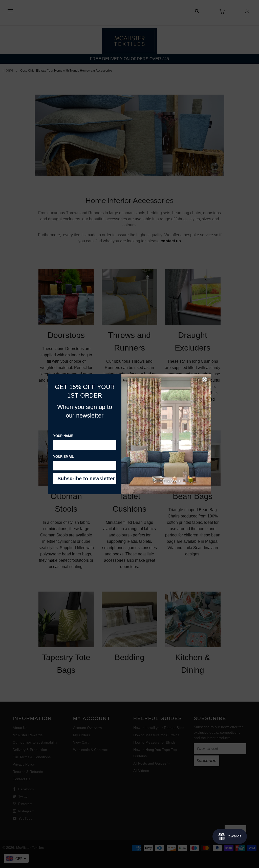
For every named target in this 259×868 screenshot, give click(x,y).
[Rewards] (229, 836)
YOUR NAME (63, 436)
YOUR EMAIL (63, 457)
